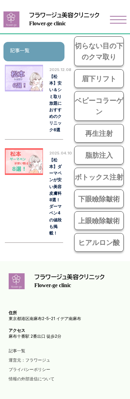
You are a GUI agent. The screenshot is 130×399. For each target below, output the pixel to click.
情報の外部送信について (31, 378)
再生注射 (99, 133)
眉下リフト (99, 78)
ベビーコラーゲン (99, 106)
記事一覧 (17, 350)
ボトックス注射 (99, 177)
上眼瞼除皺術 (99, 220)
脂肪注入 (99, 155)
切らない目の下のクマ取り (99, 51)
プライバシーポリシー (29, 369)
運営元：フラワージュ (29, 360)
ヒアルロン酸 (99, 242)
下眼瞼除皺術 (99, 199)
